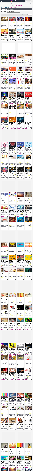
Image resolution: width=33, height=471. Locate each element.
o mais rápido (13, 12)
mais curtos (8, 12)
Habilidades (2, 216)
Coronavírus (18, 216)
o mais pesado (17, 12)
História (10, 40)
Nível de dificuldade (25, 14)
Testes (1, 7)
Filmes (2, 354)
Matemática (26, 103)
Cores (2, 128)
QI (13, 5)
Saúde (28, 3)
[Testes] (15, 1)
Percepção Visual (19, 178)
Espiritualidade (3, 103)
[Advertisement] (8, 48)
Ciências (10, 153)
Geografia (18, 40)
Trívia (20, 3)
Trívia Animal (19, 153)
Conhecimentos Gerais (12, 65)
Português (4, 3)
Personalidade (13, 3)
